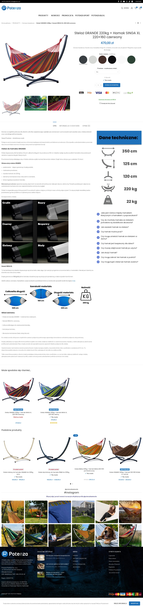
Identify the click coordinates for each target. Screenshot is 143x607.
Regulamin (112, 567)
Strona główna (5, 23)
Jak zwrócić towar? (114, 572)
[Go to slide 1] (70, 483)
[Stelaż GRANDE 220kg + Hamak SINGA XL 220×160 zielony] (54, 390)
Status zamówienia (114, 561)
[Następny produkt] (140, 23)
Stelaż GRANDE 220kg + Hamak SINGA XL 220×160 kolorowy (18, 413)
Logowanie (112, 555)
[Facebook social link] (118, 1)
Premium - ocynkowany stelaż (107, 68)
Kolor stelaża (103, 54)
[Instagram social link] (121, 1)
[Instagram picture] (12, 512)
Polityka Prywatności (115, 570)
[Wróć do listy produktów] (138, 23)
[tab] (54, 125)
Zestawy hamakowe (28, 23)
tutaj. (73, 281)
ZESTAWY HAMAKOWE (80, 558)
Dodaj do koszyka (111, 85)
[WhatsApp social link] (126, 1)
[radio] (83, 60)
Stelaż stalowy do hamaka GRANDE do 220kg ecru (18, 473)
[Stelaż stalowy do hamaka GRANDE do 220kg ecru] (18, 450)
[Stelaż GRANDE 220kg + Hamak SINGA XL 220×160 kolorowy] (18, 390)
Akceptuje (134, 603)
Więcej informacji (120, 603)
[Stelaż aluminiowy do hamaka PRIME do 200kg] (54, 450)
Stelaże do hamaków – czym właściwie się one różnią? (55, 573)
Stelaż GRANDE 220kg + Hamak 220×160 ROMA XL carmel (124, 473)
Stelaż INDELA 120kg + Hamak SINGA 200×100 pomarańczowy (89, 470)
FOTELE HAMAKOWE (79, 564)
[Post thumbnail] (41, 558)
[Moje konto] (132, 8)
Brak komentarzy (60, 558)
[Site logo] (11, 8)
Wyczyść (108, 77)
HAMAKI (75, 555)
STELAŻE (75, 561)
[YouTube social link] (123, 1)
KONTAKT (139, 1)
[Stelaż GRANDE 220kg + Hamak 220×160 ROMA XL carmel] (125, 450)
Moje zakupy (112, 558)
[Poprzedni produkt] (136, 23)
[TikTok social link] (129, 1)
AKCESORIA (76, 567)
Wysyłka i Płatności (114, 564)
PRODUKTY (16, 23)
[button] (3, 106)
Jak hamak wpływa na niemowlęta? (57, 564)
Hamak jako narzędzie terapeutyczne (58, 555)
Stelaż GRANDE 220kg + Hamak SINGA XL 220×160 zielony (53, 413)
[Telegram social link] (132, 1)
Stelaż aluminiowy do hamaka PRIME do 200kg (53, 472)
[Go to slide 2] (72, 483)
